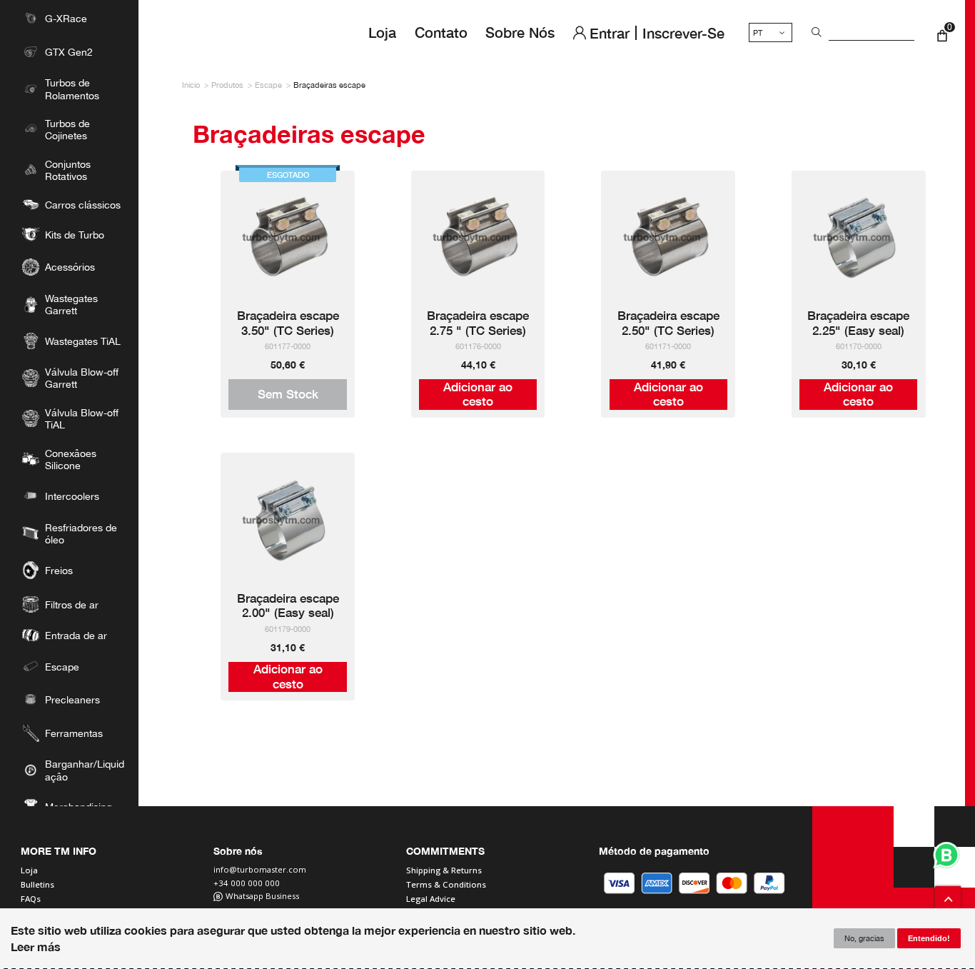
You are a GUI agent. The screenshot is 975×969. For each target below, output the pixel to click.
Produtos (227, 84)
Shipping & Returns (444, 870)
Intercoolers (72, 496)
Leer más (36, 946)
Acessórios (70, 267)
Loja (382, 32)
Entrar (610, 33)
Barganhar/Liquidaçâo (84, 770)
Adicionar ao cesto (477, 393)
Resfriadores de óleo (81, 533)
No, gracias (864, 938)
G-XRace (66, 18)
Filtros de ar (71, 604)
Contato (441, 32)
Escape (62, 667)
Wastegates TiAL (83, 341)
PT (757, 32)
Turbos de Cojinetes (67, 129)
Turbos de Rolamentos (72, 88)
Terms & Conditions (446, 885)
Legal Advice (430, 899)
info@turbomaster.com (259, 870)
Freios (59, 570)
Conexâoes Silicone (70, 459)
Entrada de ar (76, 635)
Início (191, 84)
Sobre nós (520, 32)
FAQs (31, 899)
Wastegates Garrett (71, 304)
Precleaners (72, 699)
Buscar (814, 32)
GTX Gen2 (69, 52)
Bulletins (37, 885)
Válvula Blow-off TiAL (81, 418)
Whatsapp (946, 855)
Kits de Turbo (74, 235)
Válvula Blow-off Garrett (81, 378)
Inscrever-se (683, 33)
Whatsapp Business (262, 896)
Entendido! (929, 938)
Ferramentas (74, 733)
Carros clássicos (83, 205)
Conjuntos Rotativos (68, 170)
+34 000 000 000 (246, 883)
